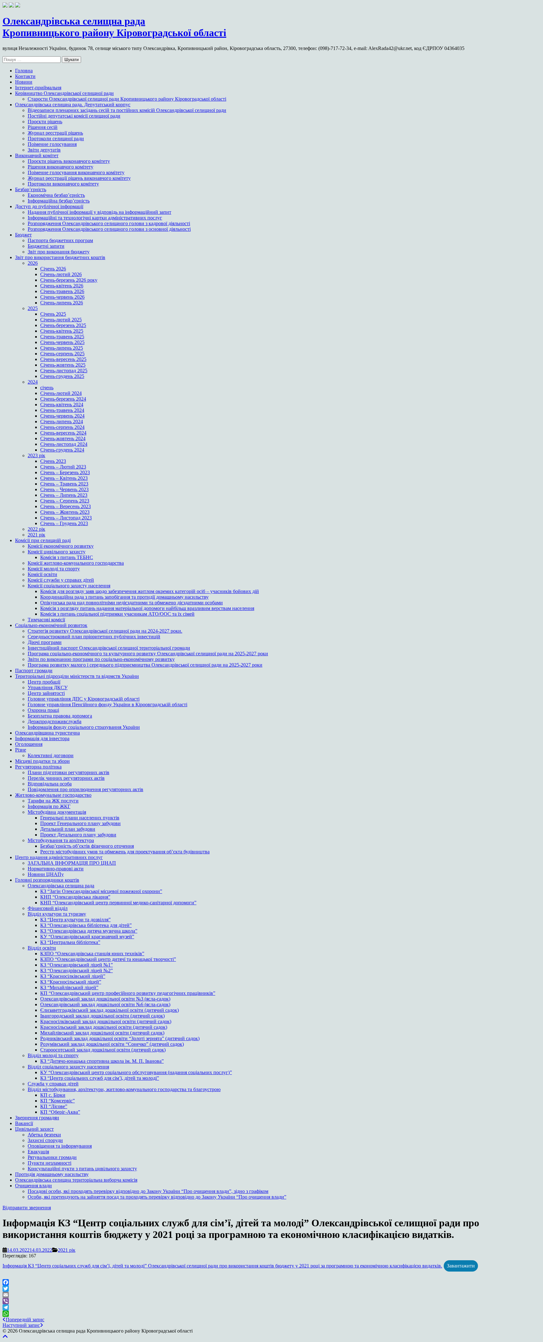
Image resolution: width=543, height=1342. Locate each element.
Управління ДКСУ (48, 687)
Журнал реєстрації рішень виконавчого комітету (79, 178)
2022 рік (36, 529)
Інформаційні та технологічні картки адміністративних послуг (95, 217)
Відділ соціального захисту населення (68, 1066)
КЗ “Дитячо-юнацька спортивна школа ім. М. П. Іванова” (102, 1061)
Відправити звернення (27, 1207)
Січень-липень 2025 (61, 348)
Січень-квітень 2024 (61, 404)
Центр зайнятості (46, 693)
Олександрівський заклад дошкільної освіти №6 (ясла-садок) (105, 1004)
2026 (33, 263)
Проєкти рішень (45, 121)
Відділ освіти (42, 948)
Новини (23, 82)
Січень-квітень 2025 (61, 331)
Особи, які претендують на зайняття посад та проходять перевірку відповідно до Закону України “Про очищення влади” (157, 1197)
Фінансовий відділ (48, 908)
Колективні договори (51, 755)
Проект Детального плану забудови (78, 834)
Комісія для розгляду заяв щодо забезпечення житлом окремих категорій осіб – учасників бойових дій (149, 591)
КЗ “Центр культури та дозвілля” (75, 919)
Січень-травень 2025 (62, 336)
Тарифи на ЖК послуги (53, 800)
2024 (33, 382)
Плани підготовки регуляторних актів (68, 772)
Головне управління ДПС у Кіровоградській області (84, 699)
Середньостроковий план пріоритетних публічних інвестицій (94, 636)
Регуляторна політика (38, 766)
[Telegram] (271, 1307)
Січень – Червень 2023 (64, 489)
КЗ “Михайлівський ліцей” (69, 987)
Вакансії (24, 1123)
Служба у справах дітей (53, 1083)
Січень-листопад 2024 (63, 444)
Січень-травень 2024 (62, 410)
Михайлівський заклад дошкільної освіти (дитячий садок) (102, 1032)
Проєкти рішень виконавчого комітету (69, 161)
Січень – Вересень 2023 (65, 506)
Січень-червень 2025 (62, 342)
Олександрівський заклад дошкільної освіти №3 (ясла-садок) (105, 998)
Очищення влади (33, 1185)
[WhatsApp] (271, 1314)
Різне (20, 749)
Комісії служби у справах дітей (61, 580)
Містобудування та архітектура (61, 840)
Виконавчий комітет (36, 155)
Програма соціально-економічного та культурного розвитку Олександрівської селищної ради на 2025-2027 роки (148, 653)
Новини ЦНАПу (46, 874)
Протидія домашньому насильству (52, 1174)
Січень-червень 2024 (62, 416)
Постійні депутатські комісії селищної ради (74, 116)
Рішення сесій (43, 127)
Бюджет (23, 234)
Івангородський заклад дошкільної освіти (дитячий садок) (102, 1015)
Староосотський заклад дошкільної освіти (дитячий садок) (103, 1049)
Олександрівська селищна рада (61, 885)
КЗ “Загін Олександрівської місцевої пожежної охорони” (101, 891)
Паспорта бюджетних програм (60, 240)
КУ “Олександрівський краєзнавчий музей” (87, 936)
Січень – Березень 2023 (65, 472)
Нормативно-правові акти (56, 868)
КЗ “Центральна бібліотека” (70, 942)
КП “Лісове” (53, 1106)
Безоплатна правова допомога (60, 715)
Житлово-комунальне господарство (53, 795)
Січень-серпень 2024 (62, 427)
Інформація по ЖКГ (49, 806)
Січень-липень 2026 (61, 302)
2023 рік (36, 455)
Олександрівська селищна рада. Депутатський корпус (72, 104)
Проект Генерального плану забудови (80, 823)
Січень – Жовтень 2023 (65, 512)
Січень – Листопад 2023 (66, 517)
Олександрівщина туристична (47, 732)
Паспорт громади (33, 670)
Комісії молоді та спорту (54, 568)
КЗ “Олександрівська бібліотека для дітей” (86, 925)
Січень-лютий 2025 (61, 319)
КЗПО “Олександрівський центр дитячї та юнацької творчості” (108, 959)
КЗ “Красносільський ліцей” (70, 981)
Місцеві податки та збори (42, 761)
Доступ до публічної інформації (49, 206)
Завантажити (461, 1265)
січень (46, 387)
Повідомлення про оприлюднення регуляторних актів (85, 789)
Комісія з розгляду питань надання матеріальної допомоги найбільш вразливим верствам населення (147, 608)
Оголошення (28, 744)
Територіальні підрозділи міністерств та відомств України (77, 676)
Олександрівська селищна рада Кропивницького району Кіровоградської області (114, 26)
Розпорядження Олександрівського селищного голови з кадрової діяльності (109, 223)
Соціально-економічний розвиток (51, 625)
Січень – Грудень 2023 (64, 523)
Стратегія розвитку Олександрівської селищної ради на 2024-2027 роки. (105, 631)
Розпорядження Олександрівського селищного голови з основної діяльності (109, 229)
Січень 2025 (53, 314)
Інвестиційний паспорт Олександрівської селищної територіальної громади (109, 648)
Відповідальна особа (50, 783)
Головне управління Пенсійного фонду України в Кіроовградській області (107, 704)
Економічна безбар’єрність (56, 195)
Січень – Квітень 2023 (64, 478)
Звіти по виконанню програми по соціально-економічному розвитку (101, 659)
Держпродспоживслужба (54, 721)
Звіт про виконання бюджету (59, 251)
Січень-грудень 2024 (62, 449)
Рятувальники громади (52, 1157)
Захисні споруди (45, 1140)
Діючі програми (45, 642)
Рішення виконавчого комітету (60, 166)
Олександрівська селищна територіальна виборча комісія (76, 1180)
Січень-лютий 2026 (61, 274)
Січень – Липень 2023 (63, 495)
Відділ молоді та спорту (53, 1055)
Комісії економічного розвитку (61, 546)
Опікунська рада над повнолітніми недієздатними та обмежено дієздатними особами (131, 602)
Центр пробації (44, 682)
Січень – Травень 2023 (64, 483)
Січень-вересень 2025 (63, 359)
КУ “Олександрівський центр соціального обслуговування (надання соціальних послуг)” (136, 1072)
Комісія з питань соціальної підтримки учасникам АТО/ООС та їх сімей (117, 614)
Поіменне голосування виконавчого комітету (76, 172)
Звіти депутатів (44, 149)
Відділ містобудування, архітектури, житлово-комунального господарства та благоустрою (124, 1089)
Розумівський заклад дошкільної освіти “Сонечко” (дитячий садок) (112, 1044)
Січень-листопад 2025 (63, 370)
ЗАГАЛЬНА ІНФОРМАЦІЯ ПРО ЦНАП (72, 863)
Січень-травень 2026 (62, 291)
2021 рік (36, 534)
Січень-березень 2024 (63, 399)
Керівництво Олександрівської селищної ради (64, 93)
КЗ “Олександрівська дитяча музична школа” (88, 931)
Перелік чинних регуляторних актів (66, 778)
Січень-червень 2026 (62, 297)
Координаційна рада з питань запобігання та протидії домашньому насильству (124, 597)
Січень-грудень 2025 (62, 376)
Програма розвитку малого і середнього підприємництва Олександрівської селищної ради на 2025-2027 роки (145, 665)
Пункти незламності (49, 1163)
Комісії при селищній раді (43, 540)
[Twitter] (271, 1288)
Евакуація (38, 1151)
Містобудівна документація (57, 812)
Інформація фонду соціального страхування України (84, 727)
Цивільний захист (34, 1129)
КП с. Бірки (52, 1095)
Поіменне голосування (52, 144)
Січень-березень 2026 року (68, 280)
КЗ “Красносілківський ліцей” (72, 976)
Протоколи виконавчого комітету (63, 183)
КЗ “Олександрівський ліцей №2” (76, 970)
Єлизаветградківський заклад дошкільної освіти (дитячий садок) (109, 1010)
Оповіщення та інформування (60, 1146)
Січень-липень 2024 (61, 421)
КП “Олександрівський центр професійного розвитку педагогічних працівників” (127, 993)
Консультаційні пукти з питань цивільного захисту (82, 1168)
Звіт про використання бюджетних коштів (60, 257)
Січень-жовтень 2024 (62, 438)
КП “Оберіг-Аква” (60, 1112)
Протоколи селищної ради (56, 138)
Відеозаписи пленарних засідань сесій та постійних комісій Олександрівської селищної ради (127, 110)
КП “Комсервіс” (57, 1100)
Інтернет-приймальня (38, 87)
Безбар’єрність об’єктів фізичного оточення (87, 846)
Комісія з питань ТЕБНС (66, 557)
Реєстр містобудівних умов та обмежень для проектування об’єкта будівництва (125, 851)
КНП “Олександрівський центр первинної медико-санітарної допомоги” (118, 902)
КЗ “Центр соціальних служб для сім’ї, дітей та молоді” (99, 1078)
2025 (33, 308)
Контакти (25, 76)
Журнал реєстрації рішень (55, 133)
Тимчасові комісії (46, 619)
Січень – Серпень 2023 (64, 500)
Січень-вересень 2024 (63, 432)
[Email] (271, 1295)
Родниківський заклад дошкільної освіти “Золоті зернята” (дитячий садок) (120, 1038)
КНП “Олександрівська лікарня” (75, 897)
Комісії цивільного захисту (56, 551)
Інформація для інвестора (42, 738)
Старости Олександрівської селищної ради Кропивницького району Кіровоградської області (127, 99)
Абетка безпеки (44, 1134)
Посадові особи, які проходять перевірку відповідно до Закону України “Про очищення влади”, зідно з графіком (148, 1191)
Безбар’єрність (30, 189)
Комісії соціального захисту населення (69, 585)
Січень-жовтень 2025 (62, 365)
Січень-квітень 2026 (61, 285)
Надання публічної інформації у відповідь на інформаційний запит (99, 212)
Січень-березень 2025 (63, 325)
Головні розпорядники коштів (47, 880)
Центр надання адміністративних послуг (59, 857)
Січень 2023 (53, 461)
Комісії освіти (42, 574)
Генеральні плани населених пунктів (79, 817)
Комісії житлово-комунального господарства (76, 563)
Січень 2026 (53, 268)
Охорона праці (43, 710)
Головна (24, 70)
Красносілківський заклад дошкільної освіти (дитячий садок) (105, 1021)
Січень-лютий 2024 (61, 393)
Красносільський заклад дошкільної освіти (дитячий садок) (103, 1027)
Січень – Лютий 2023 (63, 466)
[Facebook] (271, 1282)
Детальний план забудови (67, 829)
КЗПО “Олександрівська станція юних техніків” (92, 953)
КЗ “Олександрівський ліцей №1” (76, 965)
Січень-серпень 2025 (62, 353)
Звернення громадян (37, 1117)
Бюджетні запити (46, 246)
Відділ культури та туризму (57, 914)
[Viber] (271, 1301)
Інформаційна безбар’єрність (59, 200)
